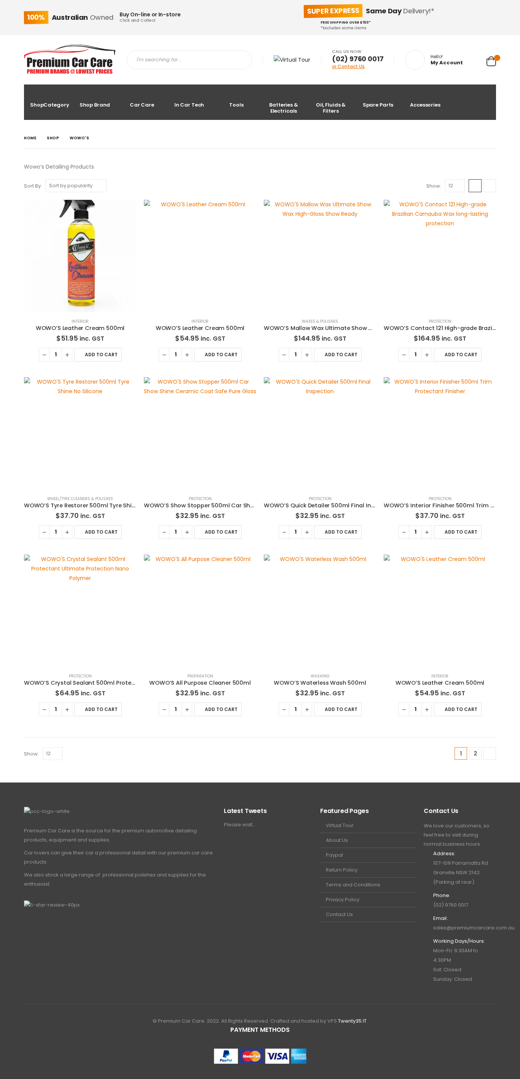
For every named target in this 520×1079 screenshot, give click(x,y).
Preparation (200, 676)
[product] (80, 256)
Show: (433, 186)
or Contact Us (348, 66)
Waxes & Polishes (320, 321)
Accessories (425, 104)
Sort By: (33, 186)
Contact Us (339, 914)
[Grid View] (475, 185)
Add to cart (101, 354)
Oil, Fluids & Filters (331, 108)
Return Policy (341, 869)
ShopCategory (49, 104)
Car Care (142, 104)
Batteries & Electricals (283, 108)
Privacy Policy (342, 899)
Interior (80, 321)
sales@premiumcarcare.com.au (474, 927)
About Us (337, 840)
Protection (440, 321)
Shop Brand (95, 104)
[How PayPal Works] (260, 1056)
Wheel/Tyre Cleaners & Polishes (80, 499)
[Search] (239, 60)
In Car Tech (189, 104)
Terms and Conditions (353, 884)
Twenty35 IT (352, 1021)
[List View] (489, 185)
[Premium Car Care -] (69, 60)
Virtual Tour (340, 825)
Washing (320, 676)
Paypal (334, 855)
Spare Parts (378, 104)
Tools (236, 104)
